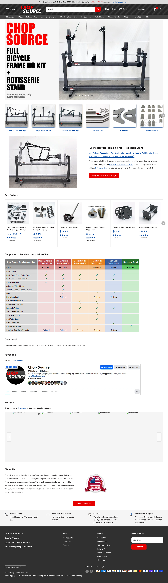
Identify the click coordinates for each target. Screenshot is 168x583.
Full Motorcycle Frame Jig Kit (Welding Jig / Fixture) (17, 228)
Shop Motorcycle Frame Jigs (104, 175)
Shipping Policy (103, 545)
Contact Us (101, 538)
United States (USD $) (13, 567)
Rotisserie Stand (101, 168)
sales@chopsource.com (120, 2)
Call (6, 542)
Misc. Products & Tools (133, 17)
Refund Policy (102, 549)
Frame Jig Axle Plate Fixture (124, 227)
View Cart (67, 541)
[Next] (163, 115)
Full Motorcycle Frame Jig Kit (121, 164)
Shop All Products (84, 503)
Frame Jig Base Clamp (148, 227)
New (148, 17)
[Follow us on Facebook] (87, 571)
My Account (140, 9)
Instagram (22, 408)
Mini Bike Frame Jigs (68, 17)
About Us (101, 560)
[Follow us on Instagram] (91, 571)
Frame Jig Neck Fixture (69, 227)
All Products (9, 17)
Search (66, 545)
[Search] (98, 9)
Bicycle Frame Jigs (48, 17)
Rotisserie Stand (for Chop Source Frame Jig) (43, 228)
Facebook (19, 360)
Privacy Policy (102, 556)
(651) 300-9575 (97, 2)
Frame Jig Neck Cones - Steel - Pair (95, 228)
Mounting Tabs (114, 17)
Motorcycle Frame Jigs (27, 17)
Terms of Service (104, 553)
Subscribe (139, 547)
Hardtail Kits (86, 17)
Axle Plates (99, 17)
